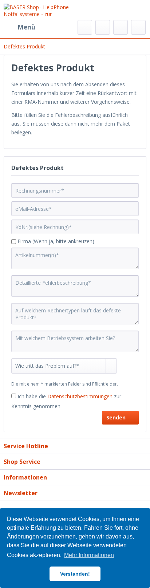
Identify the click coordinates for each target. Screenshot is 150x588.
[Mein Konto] (120, 27)
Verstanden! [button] (75, 574)
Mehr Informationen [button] (89, 555)
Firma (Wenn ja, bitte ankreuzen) (55, 241)
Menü (26, 27)
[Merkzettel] (102, 27)
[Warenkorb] (138, 27)
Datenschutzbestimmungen (79, 396)
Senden (116, 417)
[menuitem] (19, 27)
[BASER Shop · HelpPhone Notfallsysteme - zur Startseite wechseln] (39, 10)
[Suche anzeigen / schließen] (85, 27)
